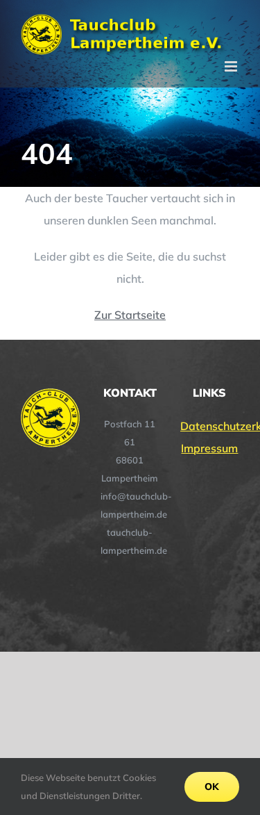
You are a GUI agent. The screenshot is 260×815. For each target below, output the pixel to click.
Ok (212, 786)
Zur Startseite (130, 315)
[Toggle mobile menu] (232, 66)
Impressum (209, 448)
